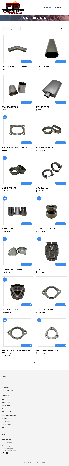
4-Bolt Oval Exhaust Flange (15, 148)
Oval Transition (10, 107)
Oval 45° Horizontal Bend (14, 66)
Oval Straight (43, 66)
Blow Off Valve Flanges (13, 269)
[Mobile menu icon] (66, 7)
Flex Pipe (40, 269)
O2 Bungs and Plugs (45, 229)
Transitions (8, 229)
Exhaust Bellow (10, 310)
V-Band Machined (44, 148)
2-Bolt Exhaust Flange (47, 310)
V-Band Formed (9, 188)
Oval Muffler (42, 107)
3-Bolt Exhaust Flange (47, 350)
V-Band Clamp (43, 188)
